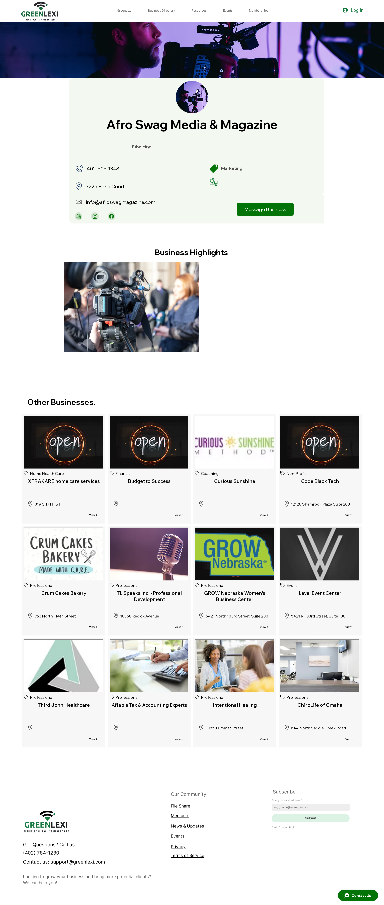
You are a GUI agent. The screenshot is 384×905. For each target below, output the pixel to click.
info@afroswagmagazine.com (120, 202)
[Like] (78, 216)
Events (177, 836)
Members (180, 815)
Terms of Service (187, 855)
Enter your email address (287, 800)
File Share (180, 805)
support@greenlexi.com (78, 862)
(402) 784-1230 (41, 853)
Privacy (178, 846)
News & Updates (187, 826)
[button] (199, 10)
